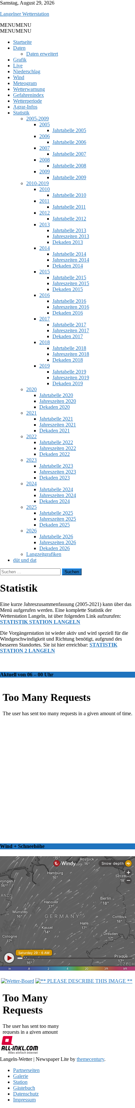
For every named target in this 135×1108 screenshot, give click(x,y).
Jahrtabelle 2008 (69, 165)
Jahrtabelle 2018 (69, 348)
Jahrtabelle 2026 (56, 536)
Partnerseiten (26, 1070)
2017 (44, 318)
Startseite (22, 42)
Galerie (20, 1076)
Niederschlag (26, 71)
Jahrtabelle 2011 (69, 207)
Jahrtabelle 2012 (69, 218)
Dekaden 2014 (67, 265)
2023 (31, 460)
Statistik (21, 112)
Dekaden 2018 (67, 360)
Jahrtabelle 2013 (69, 230)
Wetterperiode (27, 101)
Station (20, 1082)
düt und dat (24, 560)
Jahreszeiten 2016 (70, 307)
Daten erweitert (42, 54)
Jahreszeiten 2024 (57, 495)
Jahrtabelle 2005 (69, 130)
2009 (44, 171)
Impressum (24, 1099)
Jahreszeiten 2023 (57, 472)
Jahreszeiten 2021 (57, 424)
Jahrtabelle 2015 (69, 277)
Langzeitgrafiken (43, 554)
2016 (44, 295)
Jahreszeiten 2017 (70, 330)
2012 (44, 213)
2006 (44, 136)
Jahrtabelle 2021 (56, 419)
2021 (31, 413)
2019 (44, 366)
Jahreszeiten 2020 (57, 401)
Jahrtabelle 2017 (69, 324)
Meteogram (25, 83)
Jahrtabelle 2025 (56, 513)
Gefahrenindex (28, 95)
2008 (44, 160)
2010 (44, 189)
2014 (44, 248)
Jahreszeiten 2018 (70, 354)
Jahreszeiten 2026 (57, 542)
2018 (44, 342)
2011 (44, 201)
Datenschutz (26, 1094)
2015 (44, 271)
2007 (44, 148)
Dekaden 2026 (54, 548)
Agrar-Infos (25, 107)
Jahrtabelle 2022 (56, 442)
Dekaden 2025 (54, 525)
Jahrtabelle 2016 (69, 301)
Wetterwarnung (29, 89)
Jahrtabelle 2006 (69, 142)
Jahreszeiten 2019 (70, 377)
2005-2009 (37, 118)
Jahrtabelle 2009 (69, 177)
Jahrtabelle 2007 (69, 154)
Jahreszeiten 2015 (70, 283)
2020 (31, 389)
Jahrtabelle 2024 (56, 489)
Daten (19, 48)
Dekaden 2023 (54, 477)
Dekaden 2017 (67, 336)
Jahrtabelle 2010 (69, 195)
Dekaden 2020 (54, 407)
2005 (44, 124)
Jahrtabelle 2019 (69, 371)
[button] (15, 25)
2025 (31, 507)
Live (18, 65)
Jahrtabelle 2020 (56, 395)
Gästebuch (24, 1088)
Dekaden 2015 (67, 289)
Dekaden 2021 (54, 430)
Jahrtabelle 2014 (69, 254)
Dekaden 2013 (67, 242)
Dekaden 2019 (67, 383)
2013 (44, 224)
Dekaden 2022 (54, 454)
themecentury (90, 1059)
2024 (31, 483)
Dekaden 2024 (54, 501)
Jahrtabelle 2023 (56, 466)
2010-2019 (37, 183)
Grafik (20, 59)
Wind (18, 77)
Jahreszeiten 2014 (70, 260)
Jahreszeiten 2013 (70, 236)
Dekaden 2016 (67, 313)
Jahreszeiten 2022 (57, 448)
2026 (31, 530)
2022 (31, 436)
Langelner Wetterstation (24, 14)
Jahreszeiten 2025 (57, 519)
